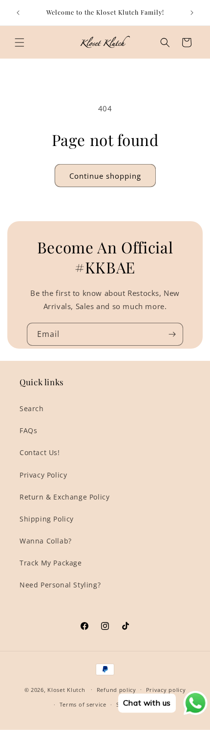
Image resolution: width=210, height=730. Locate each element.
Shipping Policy (47, 518)
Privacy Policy (43, 475)
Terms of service (83, 704)
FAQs (28, 430)
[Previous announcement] (18, 12)
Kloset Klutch (66, 689)
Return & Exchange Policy (64, 496)
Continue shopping (105, 176)
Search (32, 408)
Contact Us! (40, 452)
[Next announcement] (192, 12)
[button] (19, 42)
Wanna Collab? (46, 540)
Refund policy (116, 689)
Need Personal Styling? (60, 584)
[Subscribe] (172, 334)
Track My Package (51, 562)
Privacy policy (166, 689)
